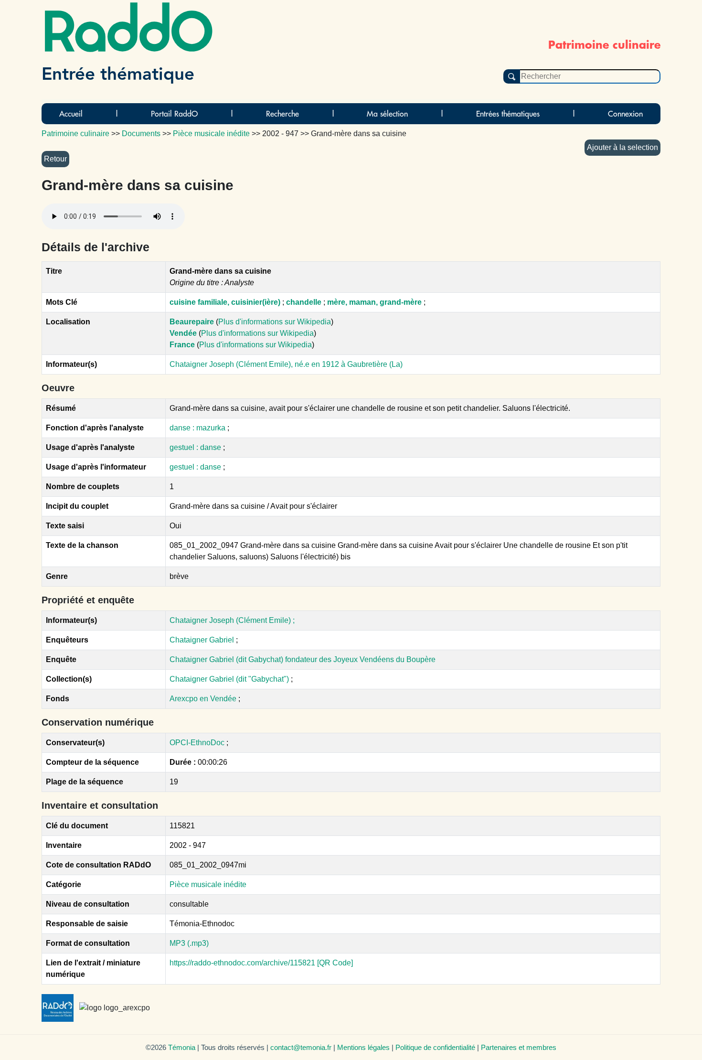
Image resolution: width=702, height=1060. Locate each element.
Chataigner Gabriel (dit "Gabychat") (230, 679)
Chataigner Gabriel (202, 640)
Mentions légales (363, 1047)
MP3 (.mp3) (189, 943)
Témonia (181, 1047)
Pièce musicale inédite (208, 884)
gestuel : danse (196, 447)
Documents (141, 133)
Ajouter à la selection (622, 147)
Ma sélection (387, 113)
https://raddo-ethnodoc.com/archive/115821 (242, 963)
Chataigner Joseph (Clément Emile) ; (232, 620)
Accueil (71, 113)
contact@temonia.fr (300, 1047)
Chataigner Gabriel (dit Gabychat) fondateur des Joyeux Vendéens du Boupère (303, 659)
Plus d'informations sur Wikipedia (274, 322)
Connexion (625, 113)
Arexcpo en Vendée (204, 699)
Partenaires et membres (518, 1047)
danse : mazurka (198, 428)
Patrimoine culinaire (75, 133)
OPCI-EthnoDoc (197, 743)
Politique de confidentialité (435, 1047)
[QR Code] (335, 963)
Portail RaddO (174, 113)
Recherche (282, 113)
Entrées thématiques (508, 113)
